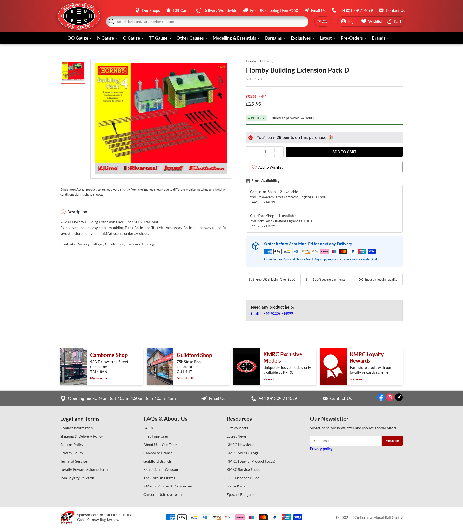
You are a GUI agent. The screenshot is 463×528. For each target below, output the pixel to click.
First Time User (155, 436)
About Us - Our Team (160, 444)
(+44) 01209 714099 (278, 313)
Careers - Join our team (162, 494)
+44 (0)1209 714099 (278, 398)
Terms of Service (73, 461)
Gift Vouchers (237, 428)
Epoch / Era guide (241, 494)
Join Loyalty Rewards (77, 478)
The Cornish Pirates (159, 478)
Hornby (251, 61)
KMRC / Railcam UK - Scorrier (167, 486)
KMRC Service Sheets (244, 469)
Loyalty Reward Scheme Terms (84, 469)
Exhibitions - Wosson (160, 469)
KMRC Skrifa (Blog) (242, 453)
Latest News (237, 436)
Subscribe (392, 441)
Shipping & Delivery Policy (81, 436)
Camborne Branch (157, 453)
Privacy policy (321, 449)
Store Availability (265, 180)
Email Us (217, 398)
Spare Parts (236, 486)
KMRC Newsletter (241, 444)
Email (255, 313)
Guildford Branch (157, 461)
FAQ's (148, 428)
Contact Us (341, 398)
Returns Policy (71, 444)
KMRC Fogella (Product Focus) (251, 461)
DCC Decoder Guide (243, 478)
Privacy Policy (71, 453)
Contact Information (76, 428)
